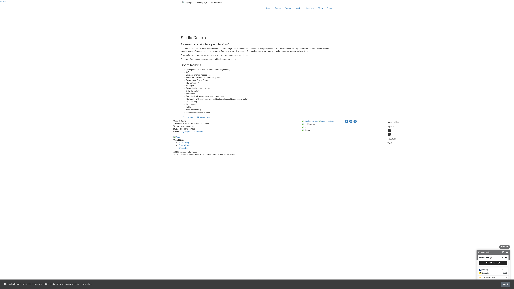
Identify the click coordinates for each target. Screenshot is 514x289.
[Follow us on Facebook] (347, 121)
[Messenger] (503, 252)
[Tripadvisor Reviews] (310, 120)
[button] (493, 263)
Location (310, 8)
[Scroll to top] (200, 152)
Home (268, 8)
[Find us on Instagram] (355, 121)
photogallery (204, 117)
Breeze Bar (183, 148)
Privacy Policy (184, 145)
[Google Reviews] (326, 120)
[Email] (507, 252)
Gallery (299, 8)
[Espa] (176, 137)
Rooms (278, 8)
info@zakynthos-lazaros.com (191, 131)
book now (188, 117)
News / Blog (184, 142)
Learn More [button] (86, 284)
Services (288, 8)
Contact (330, 8)
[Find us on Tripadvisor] (351, 121)
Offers (320, 8)
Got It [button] (505, 284)
